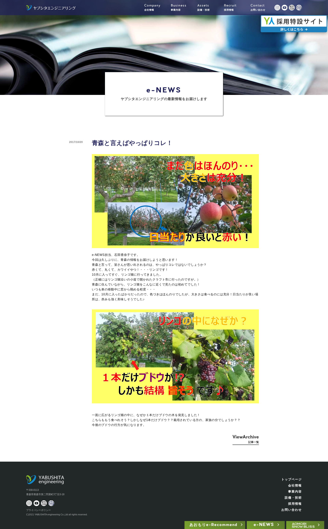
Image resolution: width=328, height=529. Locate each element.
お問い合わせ (291, 509)
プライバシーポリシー (38, 510)
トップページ (291, 479)
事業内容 (295, 491)
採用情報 (295, 503)
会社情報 (295, 485)
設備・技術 (293, 497)
